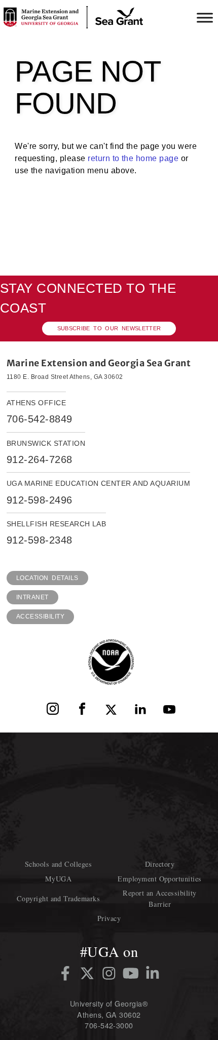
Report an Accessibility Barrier (159, 898)
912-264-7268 (39, 459)
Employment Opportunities (160, 878)
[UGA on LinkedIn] (152, 973)
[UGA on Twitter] (89, 973)
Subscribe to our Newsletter (109, 328)
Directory (159, 864)
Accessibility (40, 616)
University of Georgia (109, 795)
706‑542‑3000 (109, 1025)
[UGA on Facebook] (67, 973)
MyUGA (58, 878)
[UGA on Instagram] (111, 973)
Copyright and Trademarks (58, 898)
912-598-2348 (39, 540)
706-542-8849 (39, 419)
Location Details (47, 578)
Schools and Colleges (58, 864)
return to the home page (133, 158)
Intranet (32, 597)
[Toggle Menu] (205, 17)
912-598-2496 (39, 500)
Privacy (109, 918)
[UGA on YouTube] (132, 973)
